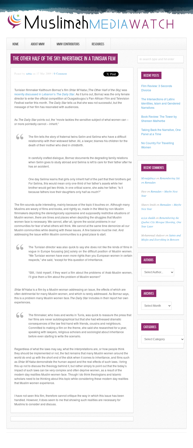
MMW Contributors (68, 44)
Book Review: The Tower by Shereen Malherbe (159, 118)
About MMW (37, 44)
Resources (98, 44)
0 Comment (60, 73)
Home (15, 44)
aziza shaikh (148, 218)
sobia (29, 73)
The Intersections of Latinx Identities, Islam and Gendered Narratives (160, 103)
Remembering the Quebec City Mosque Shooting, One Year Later (161, 222)
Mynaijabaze (148, 178)
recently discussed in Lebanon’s (44, 94)
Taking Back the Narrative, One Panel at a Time (161, 132)
